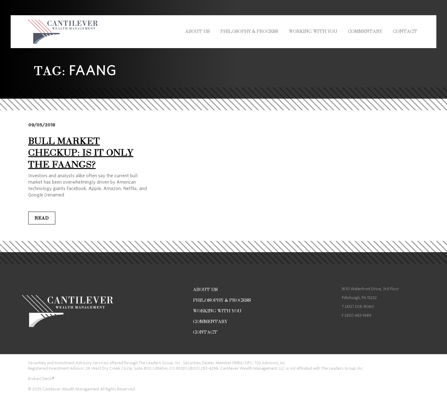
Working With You (313, 31)
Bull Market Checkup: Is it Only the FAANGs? (80, 152)
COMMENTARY (365, 31)
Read (42, 218)
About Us (197, 31)
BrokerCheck (40, 378)
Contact (405, 31)
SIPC (249, 363)
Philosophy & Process (249, 31)
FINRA (237, 363)
